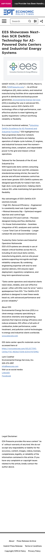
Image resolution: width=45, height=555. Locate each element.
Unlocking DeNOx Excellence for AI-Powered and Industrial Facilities (20, 128)
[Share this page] (41, 21)
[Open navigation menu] (4, 21)
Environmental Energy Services (26, 100)
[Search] (29, 21)
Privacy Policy (34, 551)
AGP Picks (6, 4)
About (11, 541)
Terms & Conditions (33, 546)
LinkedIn (6, 373)
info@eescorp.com (10, 366)
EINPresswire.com (16, 87)
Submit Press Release (12, 546)
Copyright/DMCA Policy (15, 551)
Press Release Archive (26, 541)
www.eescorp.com (10, 336)
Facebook (6, 376)
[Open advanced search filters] (35, 21)
